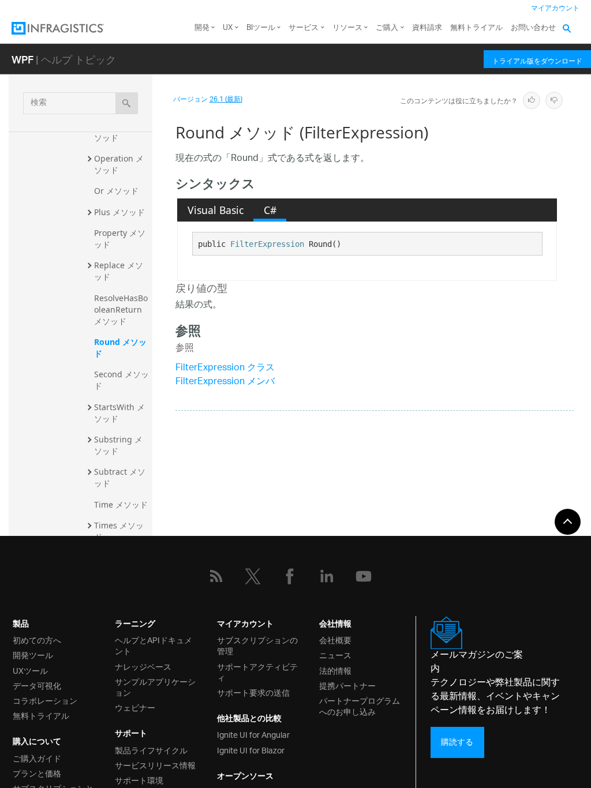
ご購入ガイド (37, 758)
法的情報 (335, 670)
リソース (347, 28)
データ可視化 (37, 685)
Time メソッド (121, 504)
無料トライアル (476, 28)
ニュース (335, 654)
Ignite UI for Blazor (251, 749)
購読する (457, 742)
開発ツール (33, 654)
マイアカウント (555, 8)
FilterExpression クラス (225, 368)
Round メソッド (120, 347)
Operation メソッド (119, 164)
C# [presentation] (270, 210)
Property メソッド (119, 238)
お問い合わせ (533, 28)
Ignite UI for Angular (253, 734)
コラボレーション (45, 700)
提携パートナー (347, 685)
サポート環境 (139, 779)
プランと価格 (37, 773)
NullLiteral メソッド (119, 132)
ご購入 (387, 28)
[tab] (215, 210)
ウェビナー (135, 707)
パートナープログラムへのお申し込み (359, 705)
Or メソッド (116, 190)
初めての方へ (37, 639)
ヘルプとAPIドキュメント (153, 645)
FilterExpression (267, 244)
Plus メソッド (119, 212)
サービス (304, 28)
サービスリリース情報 (155, 764)
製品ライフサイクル (151, 749)
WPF (22, 59)
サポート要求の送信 (253, 692)
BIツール (260, 28)
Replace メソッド (118, 271)
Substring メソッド (118, 445)
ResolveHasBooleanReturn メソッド (121, 309)
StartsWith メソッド (119, 412)
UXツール (30, 670)
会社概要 (335, 639)
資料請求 (427, 28)
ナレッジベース (143, 666)
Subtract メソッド (119, 477)
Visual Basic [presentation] (216, 210)
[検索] (126, 103)
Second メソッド (121, 380)
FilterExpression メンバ (225, 382)
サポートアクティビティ (257, 671)
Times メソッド (119, 531)
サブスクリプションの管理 (257, 645)
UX (228, 28)
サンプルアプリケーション (155, 686)
